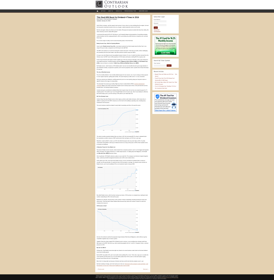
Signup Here (156, 29)
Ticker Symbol (157, 63)
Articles (103, 11)
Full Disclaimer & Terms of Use (166, 277)
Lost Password (157, 31)
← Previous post (100, 269)
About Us (110, 11)
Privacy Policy (175, 277)
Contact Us (119, 11)
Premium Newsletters (130, 11)
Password (156, 23)
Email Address (157, 19)
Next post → (146, 269)
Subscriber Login (143, 11)
